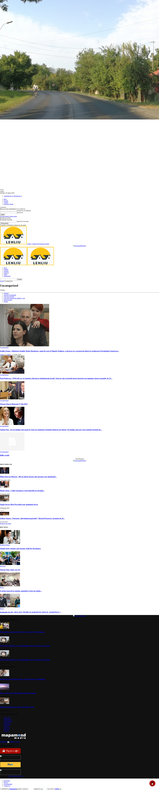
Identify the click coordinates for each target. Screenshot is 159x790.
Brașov (2, 587)
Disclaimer (7, 781)
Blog (5, 199)
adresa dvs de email (22, 221)
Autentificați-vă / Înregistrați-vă (13, 196)
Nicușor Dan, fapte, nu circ (10, 570)
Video (5, 274)
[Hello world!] (12, 450)
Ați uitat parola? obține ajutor (8, 216)
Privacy (6, 782)
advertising (10, 741)
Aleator (6, 301)
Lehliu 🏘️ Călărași (5, 354)
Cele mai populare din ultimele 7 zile (14, 298)
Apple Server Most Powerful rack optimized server (19, 504)
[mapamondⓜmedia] (79, 246)
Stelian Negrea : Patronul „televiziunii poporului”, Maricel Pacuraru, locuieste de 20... (32, 518)
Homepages (7, 276)
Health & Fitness (5, 545)
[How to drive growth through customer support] (4, 689)
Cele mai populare (9, 296)
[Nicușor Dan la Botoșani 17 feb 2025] (12, 399)
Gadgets (6, 271)
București (3, 566)
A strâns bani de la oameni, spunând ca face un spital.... (21, 591)
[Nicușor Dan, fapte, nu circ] (10, 564)
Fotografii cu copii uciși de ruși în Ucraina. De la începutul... (22, 632)
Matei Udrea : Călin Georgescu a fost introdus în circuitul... (22, 491)
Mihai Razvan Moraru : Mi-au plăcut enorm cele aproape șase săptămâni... (28, 477)
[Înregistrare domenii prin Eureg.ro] (44, 789)
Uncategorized (4, 347)
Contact (6, 202)
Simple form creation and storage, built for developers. (20, 548)
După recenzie (8, 300)
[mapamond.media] (10, 767)
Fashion (6, 269)
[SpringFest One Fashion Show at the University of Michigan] (4, 675)
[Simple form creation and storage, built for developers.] (10, 543)
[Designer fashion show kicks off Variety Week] (4, 703)
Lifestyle (6, 273)
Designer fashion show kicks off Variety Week (17, 707)
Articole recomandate (10, 295)
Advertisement (8, 784)
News (5, 268)
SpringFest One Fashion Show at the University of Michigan (22, 679)
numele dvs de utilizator (24, 210)
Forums (6, 201)
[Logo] (13, 264)
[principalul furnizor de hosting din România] (31, 789)
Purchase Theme (8, 204)
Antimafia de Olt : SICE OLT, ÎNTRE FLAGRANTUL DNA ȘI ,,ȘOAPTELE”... (30, 612)
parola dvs (20, 212)
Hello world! (4, 455)
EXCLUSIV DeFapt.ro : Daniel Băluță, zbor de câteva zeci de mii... (25, 646)
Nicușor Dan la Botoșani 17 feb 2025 (14, 404)
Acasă (2, 281)
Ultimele (6, 293)
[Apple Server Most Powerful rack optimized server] (4, 501)
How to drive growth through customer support (18, 693)
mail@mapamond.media (15, 776)
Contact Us (7, 786)
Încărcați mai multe (5, 523)
